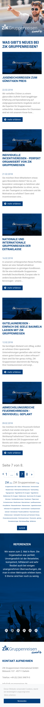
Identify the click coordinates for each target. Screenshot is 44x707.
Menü (36, 3)
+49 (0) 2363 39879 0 (20, 677)
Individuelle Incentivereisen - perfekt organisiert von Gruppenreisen (21, 160)
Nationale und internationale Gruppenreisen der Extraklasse (16, 244)
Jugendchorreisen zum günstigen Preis (19, 79)
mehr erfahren (14, 119)
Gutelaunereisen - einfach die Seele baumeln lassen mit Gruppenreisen (22, 328)
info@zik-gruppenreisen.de (14, 683)
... (11, 474)
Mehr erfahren (10, 695)
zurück (22, 528)
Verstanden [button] (22, 701)
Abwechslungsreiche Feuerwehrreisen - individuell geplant (18, 411)
